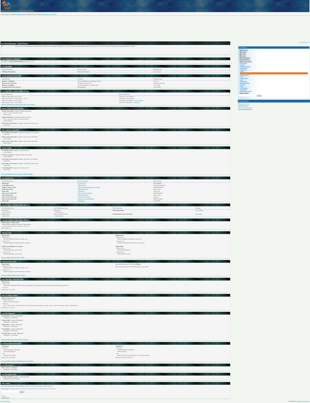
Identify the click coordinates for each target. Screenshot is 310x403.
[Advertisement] (155, 28)
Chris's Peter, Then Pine (84, 197)
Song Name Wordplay (245, 59)
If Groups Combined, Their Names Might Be (15, 220)
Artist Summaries (244, 73)
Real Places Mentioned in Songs (11, 343)
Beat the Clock (82, 183)
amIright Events (244, 68)
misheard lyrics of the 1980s (49, 14)
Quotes (242, 86)
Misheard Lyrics (6, 233)
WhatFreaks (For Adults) (246, 91)
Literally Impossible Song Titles (11, 76)
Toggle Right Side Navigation (304, 42)
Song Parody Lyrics (7, 178)
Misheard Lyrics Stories (8, 261)
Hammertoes (81, 201)
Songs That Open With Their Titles (12, 279)
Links (241, 80)
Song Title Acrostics (7, 365)
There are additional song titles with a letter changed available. (17, 174)
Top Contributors (244, 88)
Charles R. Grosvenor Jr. (303, 401)
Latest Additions (244, 78)
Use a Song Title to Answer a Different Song (15, 91)
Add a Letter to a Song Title (10, 130)
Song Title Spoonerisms (8, 374)
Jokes (241, 76)
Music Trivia (243, 54)
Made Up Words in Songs (9, 295)
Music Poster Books (245, 83)
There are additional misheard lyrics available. (13, 257)
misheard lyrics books (20, 14)
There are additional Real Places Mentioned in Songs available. (17, 361)
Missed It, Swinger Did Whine (86, 199)
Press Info (242, 84)
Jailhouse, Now (82, 185)
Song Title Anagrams (8, 313)
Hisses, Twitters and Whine (85, 193)
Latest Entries (243, 63)
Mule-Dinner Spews (83, 195)
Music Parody (243, 52)
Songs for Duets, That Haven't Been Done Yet (15, 205)
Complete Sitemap (244, 93)
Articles (242, 71)
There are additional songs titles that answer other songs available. (18, 104)
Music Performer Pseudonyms (10, 59)
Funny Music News (244, 75)
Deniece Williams (138, 100)
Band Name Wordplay (245, 57)
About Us (242, 65)
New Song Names (6, 66)
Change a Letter (6, 148)
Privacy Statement (5, 401)
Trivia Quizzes (243, 89)
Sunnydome (81, 191)
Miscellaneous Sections (246, 61)
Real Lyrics (243, 55)
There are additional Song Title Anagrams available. (14, 339)
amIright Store (243, 69)
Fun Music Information (8, 44)
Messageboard (243, 81)
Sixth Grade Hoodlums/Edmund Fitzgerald (89, 187)
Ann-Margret (136, 102)
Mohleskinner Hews (83, 189)
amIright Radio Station (245, 66)
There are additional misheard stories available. (13, 275)
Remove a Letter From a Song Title (12, 108)
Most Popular (4, 388)
